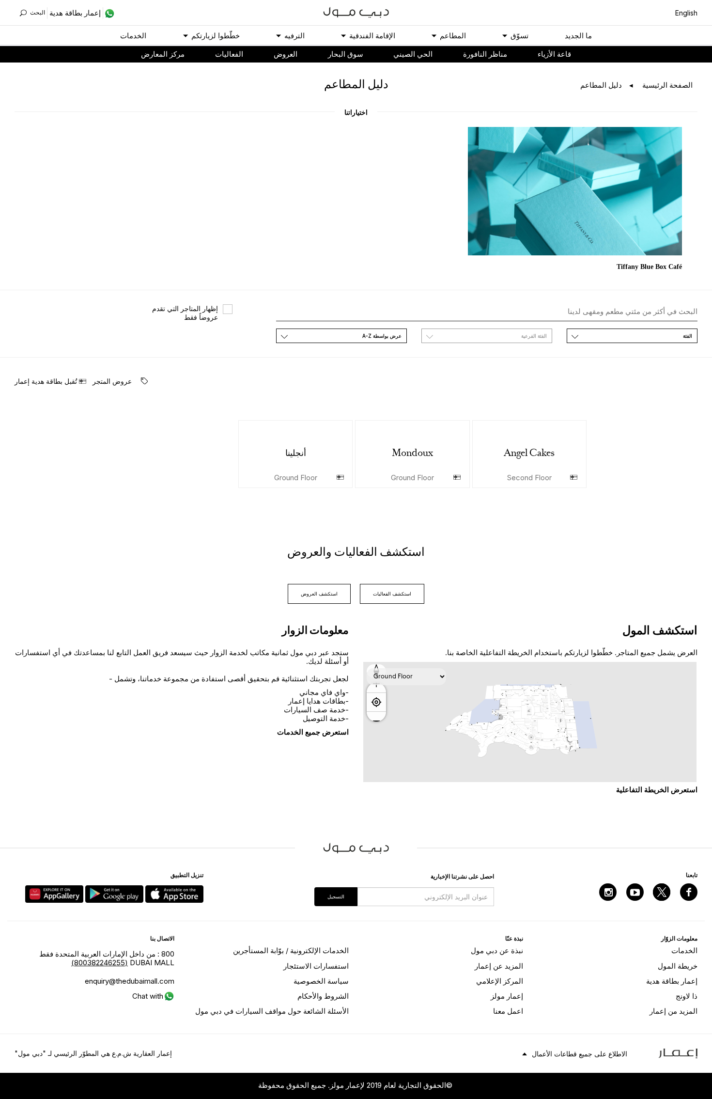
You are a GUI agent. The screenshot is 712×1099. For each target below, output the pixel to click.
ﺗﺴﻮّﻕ (519, 35)
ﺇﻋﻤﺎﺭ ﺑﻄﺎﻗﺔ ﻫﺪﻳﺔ (671, 981)
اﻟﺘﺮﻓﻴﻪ (294, 35)
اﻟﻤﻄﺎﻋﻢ (453, 35)
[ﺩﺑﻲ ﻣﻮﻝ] (356, 11)
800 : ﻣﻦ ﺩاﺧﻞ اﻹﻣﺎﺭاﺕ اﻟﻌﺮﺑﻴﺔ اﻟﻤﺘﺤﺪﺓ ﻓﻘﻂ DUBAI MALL (106, 958)
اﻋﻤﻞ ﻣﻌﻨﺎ (508, 1011)
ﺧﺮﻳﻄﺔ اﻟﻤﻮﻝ (677, 966)
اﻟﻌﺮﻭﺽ (285, 54)
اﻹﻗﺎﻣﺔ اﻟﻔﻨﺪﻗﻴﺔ (372, 35)
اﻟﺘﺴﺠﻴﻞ (335, 896)
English (686, 13)
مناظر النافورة (485, 54)
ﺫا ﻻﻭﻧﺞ (686, 996)
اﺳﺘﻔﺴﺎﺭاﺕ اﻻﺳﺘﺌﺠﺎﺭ (316, 966)
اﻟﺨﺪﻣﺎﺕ (133, 35)
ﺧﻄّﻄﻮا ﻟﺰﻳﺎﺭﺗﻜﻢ (215, 35)
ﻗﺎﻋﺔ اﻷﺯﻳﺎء (554, 54)
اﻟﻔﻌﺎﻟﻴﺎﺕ (229, 54)
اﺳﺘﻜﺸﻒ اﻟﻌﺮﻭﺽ (319, 594)
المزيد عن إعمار (499, 966)
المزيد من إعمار (673, 1011)
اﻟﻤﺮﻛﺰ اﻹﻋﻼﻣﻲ (499, 981)
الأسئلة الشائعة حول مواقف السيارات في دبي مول (272, 1011)
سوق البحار (345, 54)
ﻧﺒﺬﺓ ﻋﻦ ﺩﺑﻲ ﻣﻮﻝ (497, 950)
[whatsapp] (109, 13)
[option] (575, 200)
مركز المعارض (163, 54)
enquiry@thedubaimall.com (129, 981)
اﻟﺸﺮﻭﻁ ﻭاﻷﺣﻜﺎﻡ (323, 996)
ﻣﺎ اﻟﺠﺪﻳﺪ (578, 35)
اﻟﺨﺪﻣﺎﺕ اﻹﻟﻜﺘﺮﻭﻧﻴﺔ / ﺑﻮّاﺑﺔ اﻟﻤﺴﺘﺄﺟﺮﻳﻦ (291, 950)
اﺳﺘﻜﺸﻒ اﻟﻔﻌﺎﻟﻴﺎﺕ (392, 594)
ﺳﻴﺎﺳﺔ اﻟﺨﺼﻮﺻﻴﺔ (321, 981)
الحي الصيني (413, 54)
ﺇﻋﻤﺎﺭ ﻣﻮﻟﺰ (507, 996)
